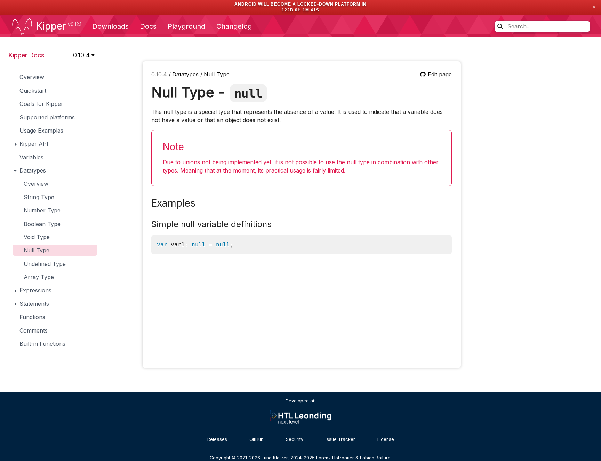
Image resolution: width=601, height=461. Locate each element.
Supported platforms (47, 117)
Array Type (39, 277)
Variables (31, 157)
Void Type (37, 237)
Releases (217, 439)
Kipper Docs (26, 55)
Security (294, 439)
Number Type (42, 210)
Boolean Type (42, 223)
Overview (31, 77)
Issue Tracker (340, 439)
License (385, 439)
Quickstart (32, 90)
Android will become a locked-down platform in (300, 4)
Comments (33, 330)
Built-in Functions (42, 343)
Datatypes (186, 74)
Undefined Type (45, 263)
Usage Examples (41, 130)
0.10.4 (160, 74)
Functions (32, 316)
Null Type (36, 250)
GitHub (256, 439)
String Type (39, 197)
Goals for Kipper (41, 103)
